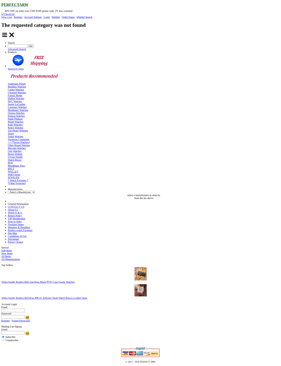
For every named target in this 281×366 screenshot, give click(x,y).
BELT (11, 168)
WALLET (13, 171)
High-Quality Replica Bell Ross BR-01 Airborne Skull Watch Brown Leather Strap (44, 298)
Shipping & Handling (19, 227)
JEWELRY (14, 177)
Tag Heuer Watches (18, 130)
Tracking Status (16, 224)
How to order (15, 221)
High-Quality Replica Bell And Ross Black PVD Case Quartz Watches (38, 282)
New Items (7, 253)
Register (18, 17)
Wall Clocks (14, 174)
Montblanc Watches (18, 110)
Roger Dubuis (15, 154)
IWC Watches (15, 101)
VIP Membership (16, 218)
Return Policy (15, 215)
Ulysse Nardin (15, 157)
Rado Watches (15, 124)
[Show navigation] (4, 37)
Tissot (11, 133)
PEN (10, 162)
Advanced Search (17, 49)
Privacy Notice (15, 242)
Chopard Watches (17, 92)
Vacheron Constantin (18, 139)
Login (47, 17)
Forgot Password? (21, 320)
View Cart (6, 17)
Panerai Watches (16, 116)
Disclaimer (13, 239)
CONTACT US (16, 207)
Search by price (16, 68)
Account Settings (33, 17)
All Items (6, 256)
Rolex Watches (15, 127)
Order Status (68, 17)
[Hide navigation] (11, 37)
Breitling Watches (17, 86)
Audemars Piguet (17, 83)
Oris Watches (14, 151)
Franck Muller (15, 95)
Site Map (12, 233)
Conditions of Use (17, 236)
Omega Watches (16, 113)
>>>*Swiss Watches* (19, 142)
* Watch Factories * (18, 180)
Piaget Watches (15, 121)
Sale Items (6, 250)
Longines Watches (17, 107)
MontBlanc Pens (16, 165)
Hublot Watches (16, 98)
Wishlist (56, 17)
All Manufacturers (10, 259)
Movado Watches (17, 148)
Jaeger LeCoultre (16, 104)
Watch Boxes (14, 160)
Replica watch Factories (20, 230)
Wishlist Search (84, 17)
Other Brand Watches (19, 145)
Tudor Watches (15, 136)
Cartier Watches (16, 89)
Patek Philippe (15, 119)
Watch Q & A (15, 212)
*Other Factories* (17, 183)
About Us (13, 209)
